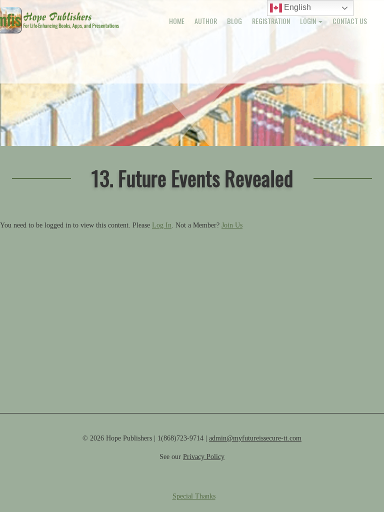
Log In (162, 225)
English (296, 7)
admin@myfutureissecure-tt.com (255, 438)
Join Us (232, 225)
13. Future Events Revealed (192, 177)
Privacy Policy (203, 456)
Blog (234, 21)
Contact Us (349, 21)
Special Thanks (194, 496)
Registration (271, 21)
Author (205, 21)
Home (176, 21)
